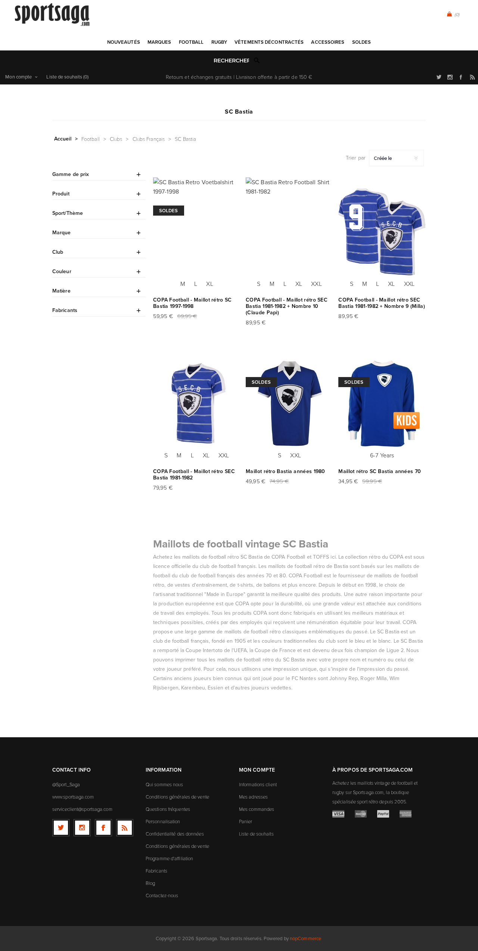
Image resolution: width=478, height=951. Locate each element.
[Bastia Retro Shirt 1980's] (289, 403)
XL (209, 284)
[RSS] (125, 828)
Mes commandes (256, 809)
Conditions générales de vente (177, 796)
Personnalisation (163, 821)
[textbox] (231, 60)
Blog (150, 883)
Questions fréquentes (168, 809)
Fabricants (156, 870)
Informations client (258, 784)
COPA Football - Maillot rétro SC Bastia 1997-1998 (192, 303)
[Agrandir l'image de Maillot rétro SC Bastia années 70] (382, 403)
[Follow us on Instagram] (82, 828)
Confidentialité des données (175, 833)
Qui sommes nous (164, 784)
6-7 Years (382, 455)
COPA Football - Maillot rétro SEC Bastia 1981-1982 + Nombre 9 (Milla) (381, 303)
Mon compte (18, 76)
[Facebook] (103, 828)
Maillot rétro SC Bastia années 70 (379, 471)
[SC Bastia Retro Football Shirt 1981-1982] (289, 232)
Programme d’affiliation (169, 858)
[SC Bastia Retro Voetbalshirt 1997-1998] (196, 232)
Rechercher (256, 60)
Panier (245, 821)
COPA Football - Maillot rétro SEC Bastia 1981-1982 (194, 474)
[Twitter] (61, 828)
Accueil (62, 138)
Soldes (168, 210)
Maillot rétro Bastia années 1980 (285, 471)
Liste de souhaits (256, 833)
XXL (316, 284)
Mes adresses (253, 796)
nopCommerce (305, 938)
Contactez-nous (162, 895)
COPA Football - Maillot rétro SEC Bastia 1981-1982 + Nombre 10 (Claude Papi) (287, 306)
